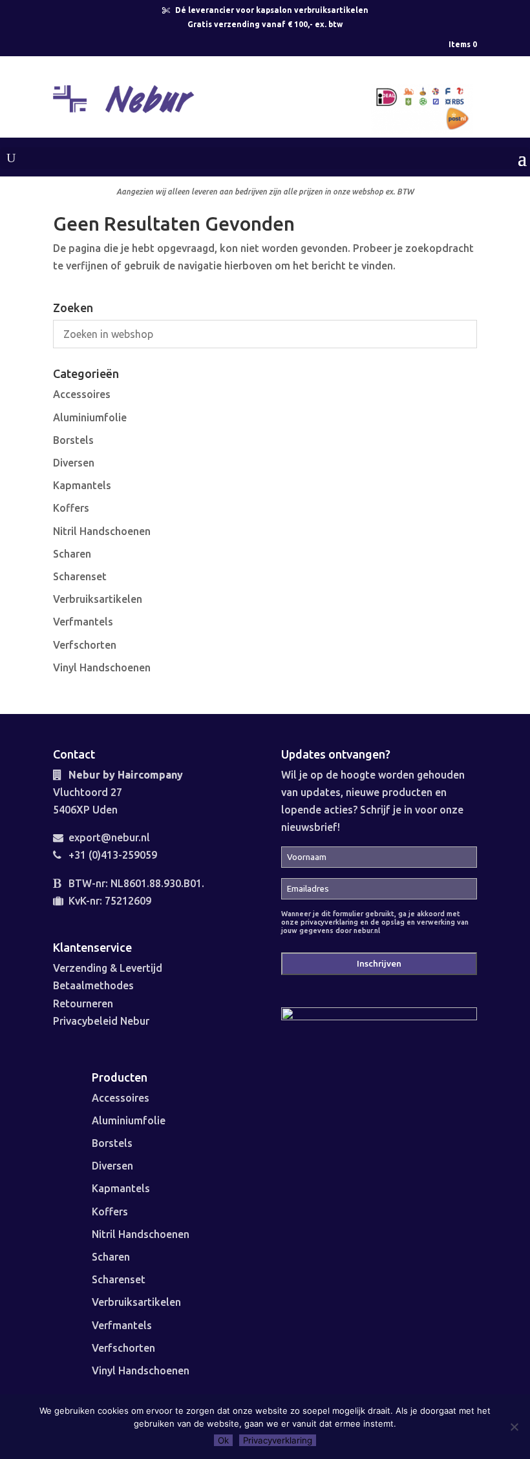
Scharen (72, 554)
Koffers (71, 508)
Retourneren (83, 1003)
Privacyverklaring (277, 1440)
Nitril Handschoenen (102, 531)
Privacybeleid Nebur (101, 1021)
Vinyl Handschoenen (102, 667)
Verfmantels (83, 621)
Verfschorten (84, 645)
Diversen (73, 462)
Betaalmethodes (93, 985)
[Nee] (513, 1426)
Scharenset (80, 576)
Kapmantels (82, 485)
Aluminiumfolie (90, 417)
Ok (223, 1440)
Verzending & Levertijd (107, 968)
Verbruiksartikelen (97, 599)
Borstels (73, 440)
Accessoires (82, 394)
